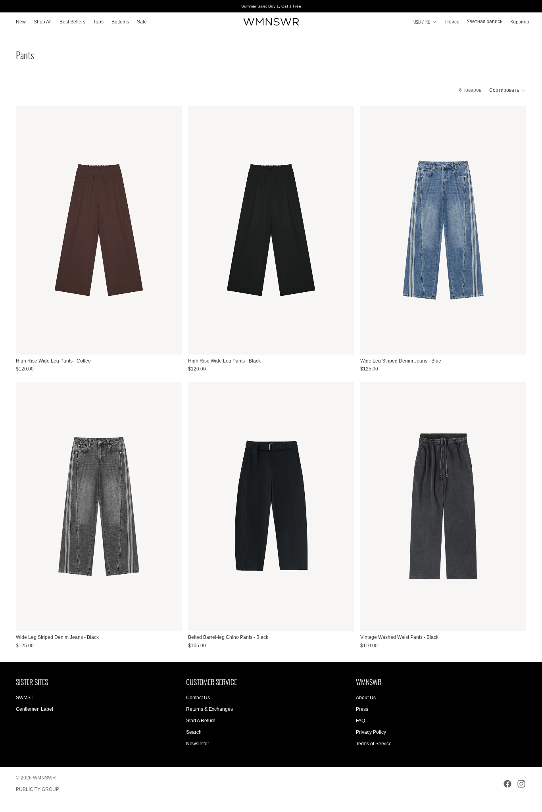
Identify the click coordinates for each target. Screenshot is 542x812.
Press (362, 709)
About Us (366, 697)
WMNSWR (44, 778)
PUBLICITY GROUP (37, 789)
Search (194, 732)
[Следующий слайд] (170, 230)
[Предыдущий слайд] (28, 230)
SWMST (24, 697)
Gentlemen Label (34, 709)
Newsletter (197, 743)
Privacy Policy (371, 732)
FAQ (360, 720)
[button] (507, 90)
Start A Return (200, 720)
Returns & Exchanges (209, 709)
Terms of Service (374, 743)
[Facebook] (507, 784)
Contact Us (198, 697)
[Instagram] (521, 784)
